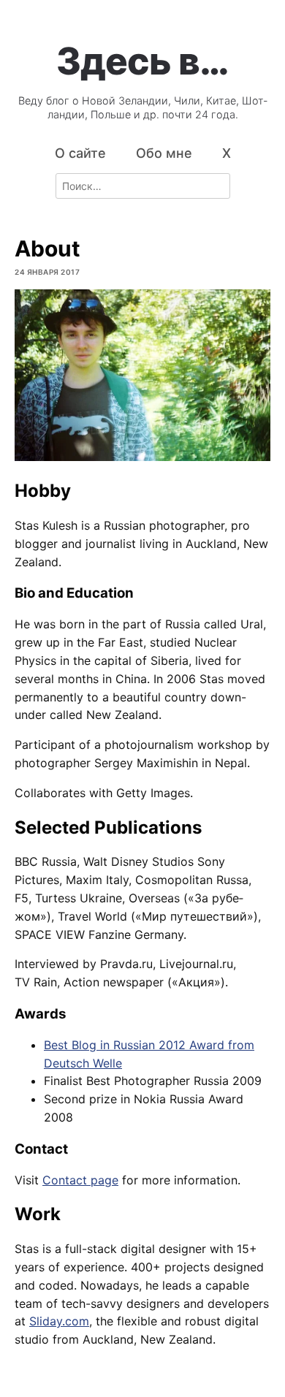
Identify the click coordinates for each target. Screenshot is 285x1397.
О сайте (80, 153)
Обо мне (164, 153)
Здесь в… (142, 60)
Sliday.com (59, 1321)
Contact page (80, 1180)
